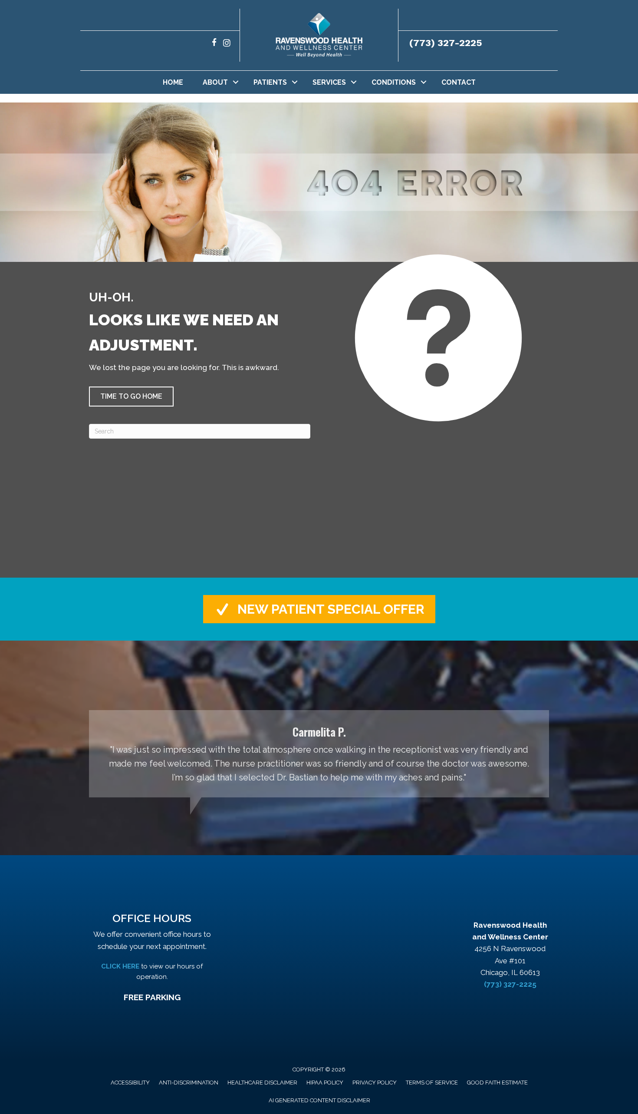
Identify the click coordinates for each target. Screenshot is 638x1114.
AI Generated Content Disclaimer (319, 1100)
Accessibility (130, 1082)
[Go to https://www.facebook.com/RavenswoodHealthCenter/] (214, 44)
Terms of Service (432, 1082)
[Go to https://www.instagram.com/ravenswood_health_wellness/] (227, 44)
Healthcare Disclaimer (262, 1082)
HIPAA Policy (324, 1082)
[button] (235, 82)
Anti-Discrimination (188, 1082)
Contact (458, 82)
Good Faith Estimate (497, 1082)
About (215, 82)
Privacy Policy (374, 1082)
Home (173, 82)
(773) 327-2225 (445, 42)
